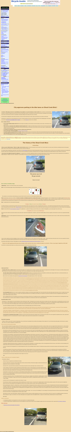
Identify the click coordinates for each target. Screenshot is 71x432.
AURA (2, 32)
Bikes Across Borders (4, 24)
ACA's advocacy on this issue (62, 401)
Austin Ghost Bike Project (4, 19)
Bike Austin (4, 75)
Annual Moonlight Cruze (4, 79)
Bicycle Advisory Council (4, 37)
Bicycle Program (25, 150)
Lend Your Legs (5, 70)
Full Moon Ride (3, 78)
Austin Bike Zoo (3, 67)
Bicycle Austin (18, 1)
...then (2, 94)
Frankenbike (2, 66)
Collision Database (5, 11)
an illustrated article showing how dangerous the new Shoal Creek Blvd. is (31, 241)
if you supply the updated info (29, 3)
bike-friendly (5, 10)
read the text (27, 119)
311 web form (3, 16)
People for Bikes (3, 45)
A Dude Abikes (3, 53)
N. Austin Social (4, 74)
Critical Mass (3, 77)
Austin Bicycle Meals (4, 27)
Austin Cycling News (3, 63)
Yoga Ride (3, 73)
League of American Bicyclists (5, 44)
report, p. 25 (52, 2)
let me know (4, 94)
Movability (2, 33)
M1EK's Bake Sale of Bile (4, 51)
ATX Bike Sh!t (3, 61)
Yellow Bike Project (3, 22)
